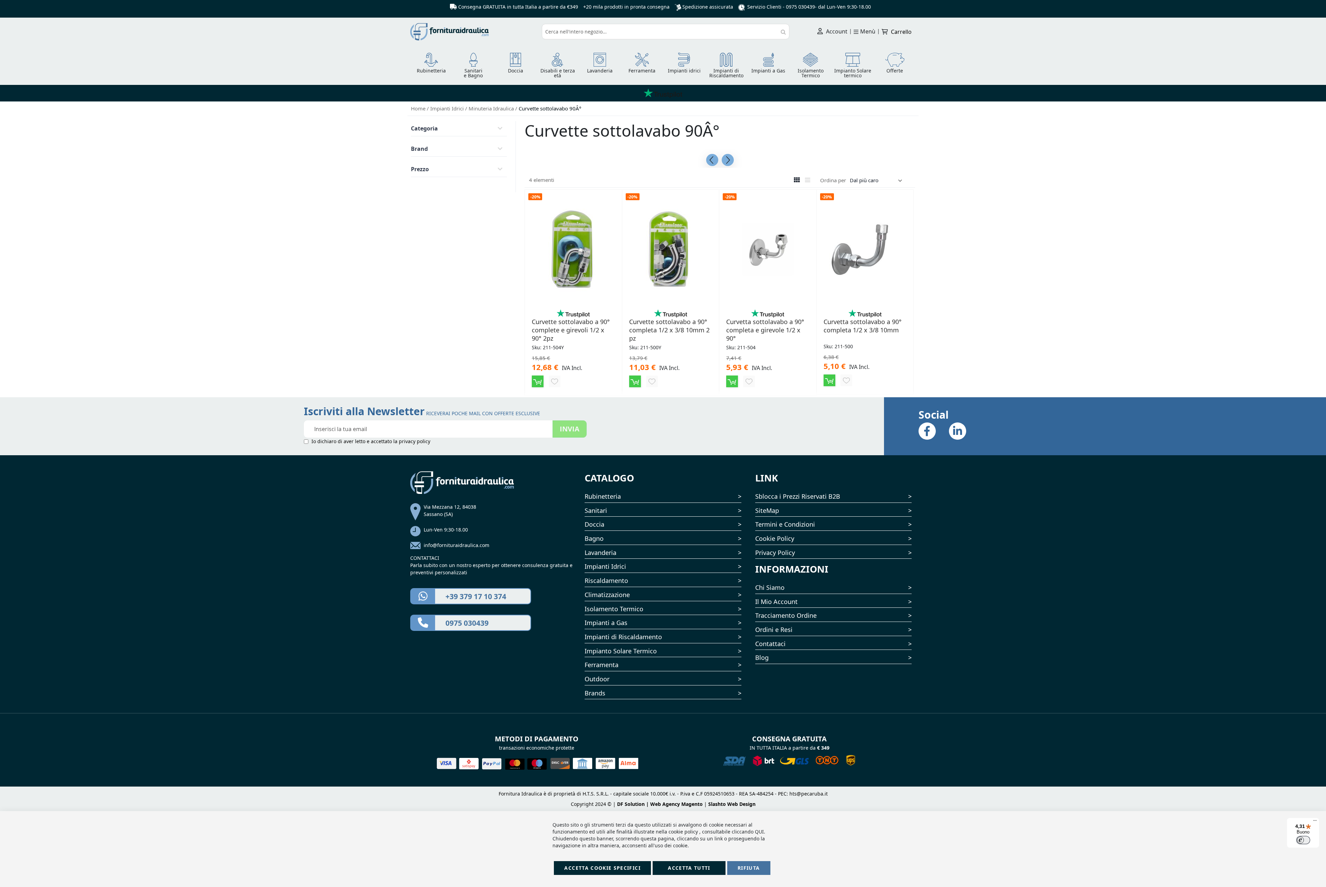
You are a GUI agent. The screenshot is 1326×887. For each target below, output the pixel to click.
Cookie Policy (774, 538)
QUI (759, 831)
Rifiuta (749, 868)
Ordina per (833, 180)
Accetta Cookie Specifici (602, 868)
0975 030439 (800, 6)
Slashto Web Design (732, 804)
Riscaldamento (606, 580)
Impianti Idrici (447, 108)
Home (419, 108)
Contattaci (770, 644)
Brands (595, 693)
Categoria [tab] (424, 128)
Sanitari (596, 510)
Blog (762, 657)
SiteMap (767, 510)
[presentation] (712, 160)
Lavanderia (600, 552)
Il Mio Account (776, 601)
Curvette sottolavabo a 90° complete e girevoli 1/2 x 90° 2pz (571, 330)
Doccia (594, 524)
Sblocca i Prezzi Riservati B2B (797, 496)
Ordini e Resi (773, 629)
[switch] (1303, 840)
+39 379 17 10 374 (475, 596)
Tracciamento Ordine (786, 615)
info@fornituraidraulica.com (456, 545)
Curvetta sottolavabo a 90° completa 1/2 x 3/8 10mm (863, 326)
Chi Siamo (770, 587)
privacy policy (414, 441)
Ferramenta (601, 665)
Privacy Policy (775, 552)
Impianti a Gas (606, 622)
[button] (554, 381)
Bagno (594, 538)
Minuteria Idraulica (492, 108)
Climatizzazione (607, 595)
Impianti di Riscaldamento (623, 637)
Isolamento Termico (614, 609)
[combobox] (666, 31)
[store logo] (473, 31)
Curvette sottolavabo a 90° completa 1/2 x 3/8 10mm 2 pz (669, 330)
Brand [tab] (419, 149)
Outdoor (597, 679)
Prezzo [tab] (420, 169)
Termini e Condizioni (785, 524)
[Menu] (1315, 822)
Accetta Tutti (689, 868)
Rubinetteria (603, 496)
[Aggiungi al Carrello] (538, 381)
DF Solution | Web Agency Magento (660, 804)
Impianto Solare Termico (621, 651)
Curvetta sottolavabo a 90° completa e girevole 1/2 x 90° (765, 330)
